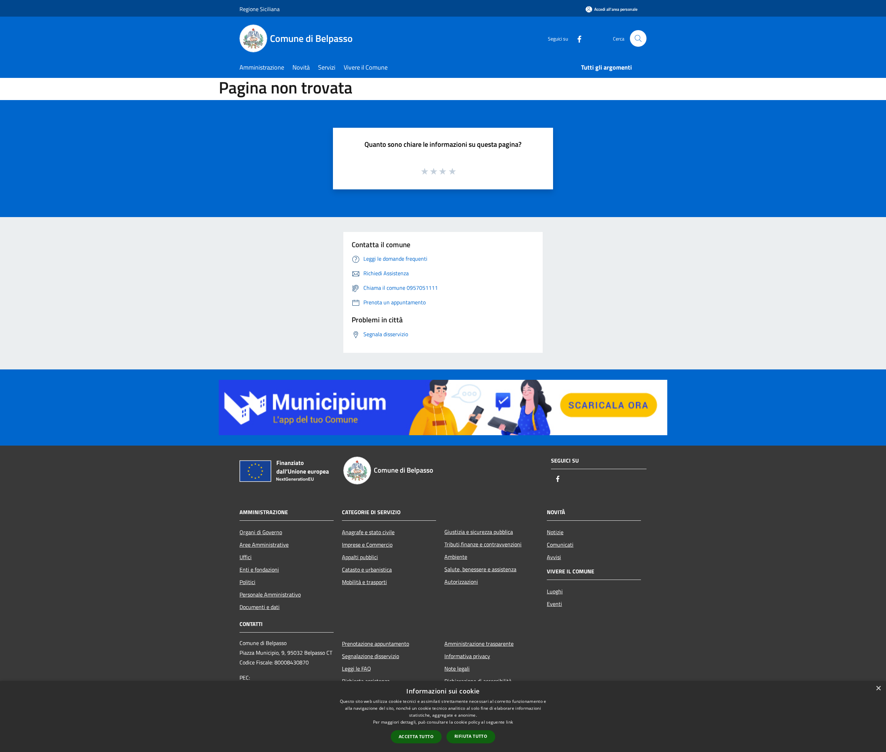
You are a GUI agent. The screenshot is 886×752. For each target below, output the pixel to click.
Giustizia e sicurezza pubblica (478, 532)
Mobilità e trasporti (364, 582)
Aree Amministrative (264, 544)
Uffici (245, 557)
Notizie (555, 532)
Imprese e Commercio (367, 544)
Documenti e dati (259, 607)
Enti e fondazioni (259, 569)
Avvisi (554, 557)
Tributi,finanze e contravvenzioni (483, 544)
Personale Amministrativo (270, 594)
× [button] (878, 688)
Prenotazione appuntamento (375, 643)
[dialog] (443, 716)
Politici (247, 582)
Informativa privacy (467, 656)
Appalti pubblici (360, 557)
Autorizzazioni (461, 582)
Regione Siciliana (259, 9)
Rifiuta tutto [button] (470, 736)
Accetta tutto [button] (416, 737)
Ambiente (455, 557)
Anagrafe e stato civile (368, 532)
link (509, 722)
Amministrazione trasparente (479, 643)
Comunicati (560, 544)
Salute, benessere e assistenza (480, 569)
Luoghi (555, 591)
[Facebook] (577, 38)
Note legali (457, 668)
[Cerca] (638, 38)
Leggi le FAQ (356, 668)
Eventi (554, 604)
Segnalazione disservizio (370, 656)
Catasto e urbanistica (367, 569)
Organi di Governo (260, 532)
